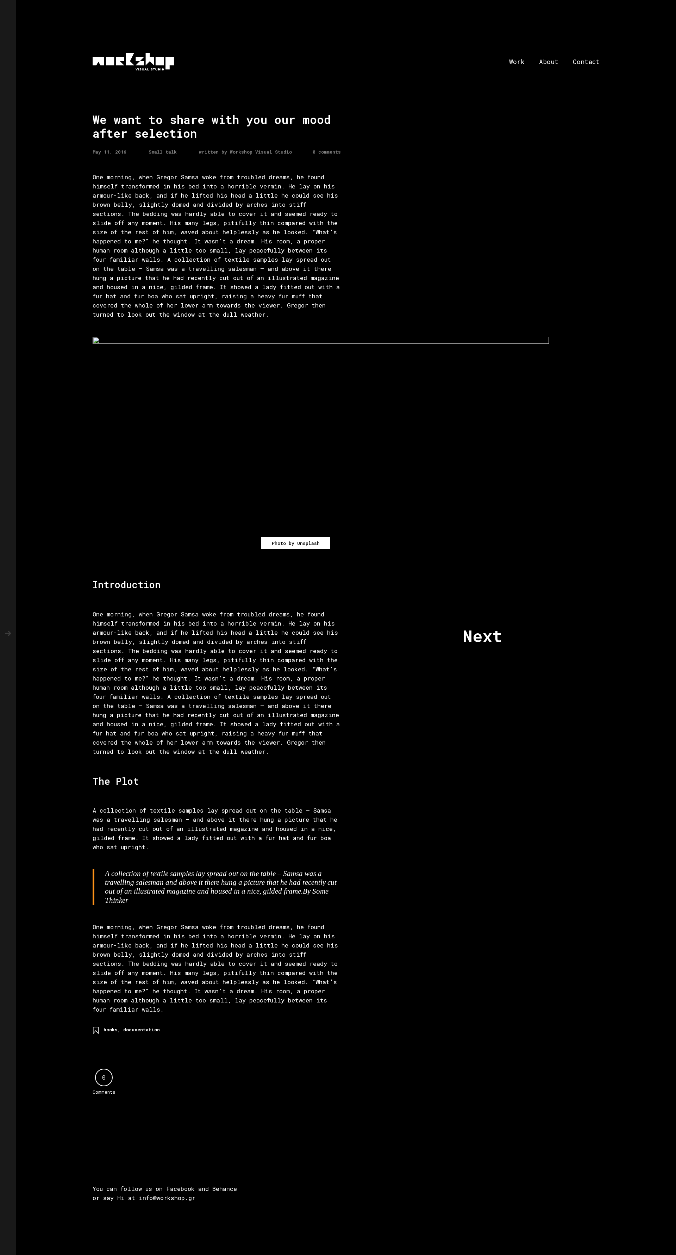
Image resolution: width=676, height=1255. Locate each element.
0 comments (327, 152)
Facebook (180, 1189)
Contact (586, 61)
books (111, 1029)
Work (517, 61)
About (548, 61)
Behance (224, 1189)
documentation (141, 1029)
